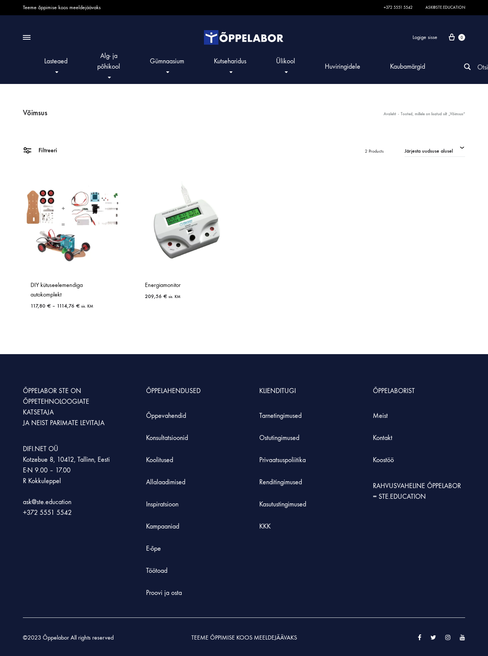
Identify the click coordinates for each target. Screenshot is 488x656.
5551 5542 (56, 513)
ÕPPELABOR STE (46, 391)
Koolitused (159, 460)
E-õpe (153, 549)
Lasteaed (55, 61)
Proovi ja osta (164, 593)
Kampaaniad (163, 526)
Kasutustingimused (282, 504)
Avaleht (390, 113)
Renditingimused (280, 482)
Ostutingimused (279, 438)
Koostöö (383, 460)
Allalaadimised (165, 482)
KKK (265, 526)
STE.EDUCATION (402, 497)
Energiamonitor (163, 285)
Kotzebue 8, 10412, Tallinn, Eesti (66, 460)
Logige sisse (425, 37)
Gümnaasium (167, 61)
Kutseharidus (230, 61)
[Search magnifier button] (467, 67)
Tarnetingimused (280, 416)
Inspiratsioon (162, 504)
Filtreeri (47, 150)
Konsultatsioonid (167, 438)
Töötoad (156, 571)
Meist (380, 416)
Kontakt (382, 438)
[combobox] (435, 150)
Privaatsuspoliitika (282, 460)
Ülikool (285, 61)
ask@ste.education (445, 7)
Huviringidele (342, 67)
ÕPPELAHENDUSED (173, 391)
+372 (31, 513)
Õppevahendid (166, 416)
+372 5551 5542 (398, 7)
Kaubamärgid (407, 67)
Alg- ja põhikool (108, 61)
